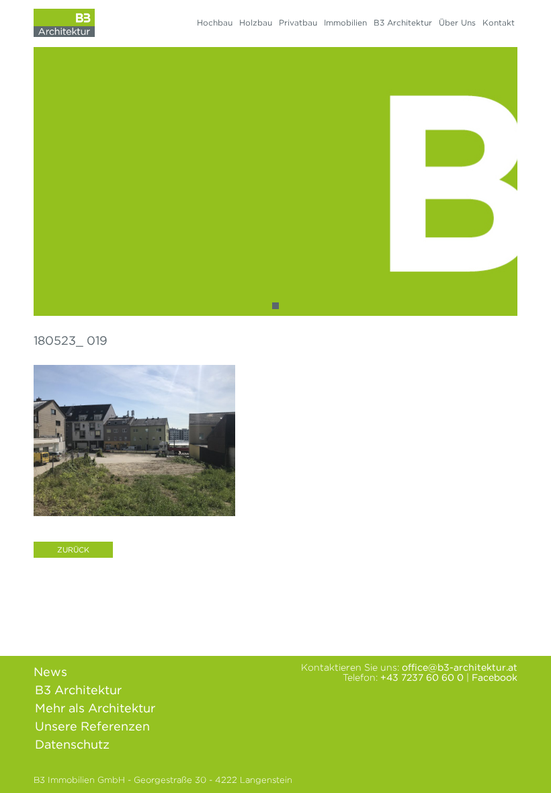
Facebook (494, 677)
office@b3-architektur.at (459, 667)
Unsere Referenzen (92, 726)
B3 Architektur (403, 22)
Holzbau (255, 22)
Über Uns (457, 22)
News (50, 672)
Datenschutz (72, 744)
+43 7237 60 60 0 (422, 677)
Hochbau (214, 22)
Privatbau (298, 22)
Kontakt (498, 22)
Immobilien (345, 22)
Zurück (73, 549)
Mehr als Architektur (95, 708)
